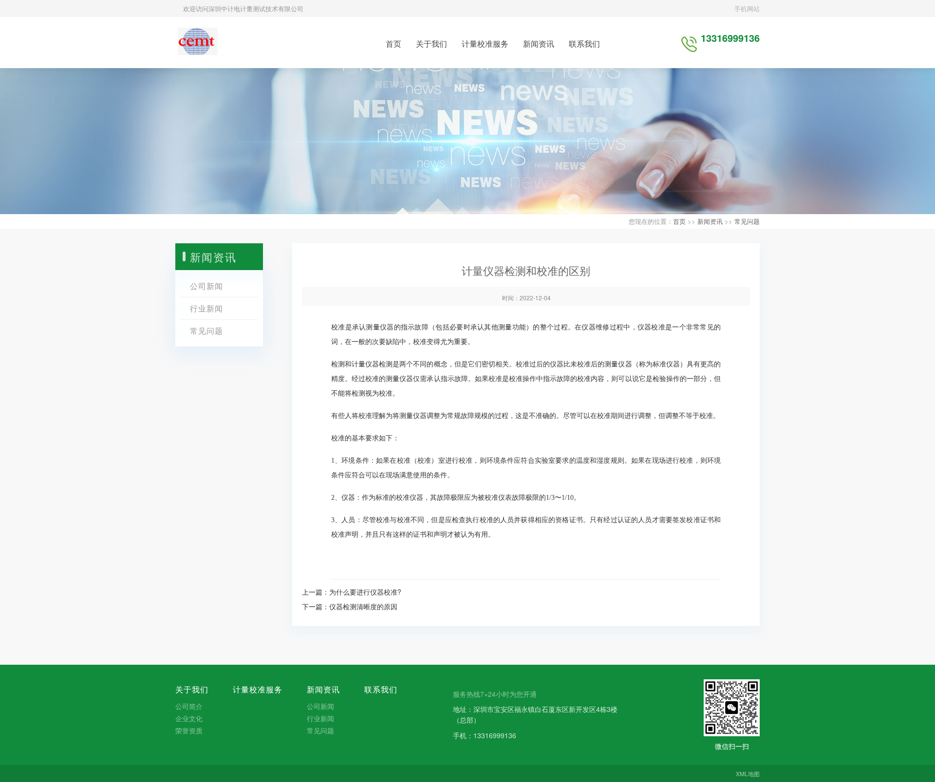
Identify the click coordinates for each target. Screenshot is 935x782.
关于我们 (431, 43)
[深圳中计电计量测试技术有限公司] (196, 41)
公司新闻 (206, 285)
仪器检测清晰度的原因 (363, 606)
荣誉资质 (189, 730)
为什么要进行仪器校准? (365, 592)
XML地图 (748, 773)
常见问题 (747, 221)
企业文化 (189, 718)
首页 (393, 43)
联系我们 (584, 43)
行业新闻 (206, 308)
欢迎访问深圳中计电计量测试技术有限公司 (242, 8)
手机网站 (746, 8)
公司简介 (189, 706)
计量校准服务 (485, 43)
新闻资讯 (538, 43)
